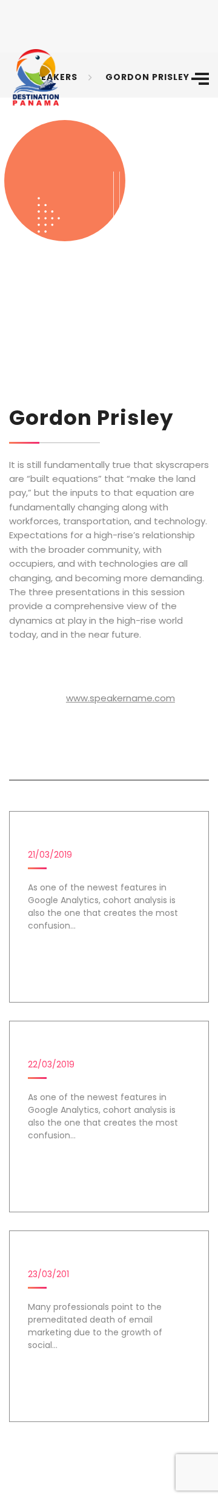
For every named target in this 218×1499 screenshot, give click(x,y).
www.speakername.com (120, 698)
